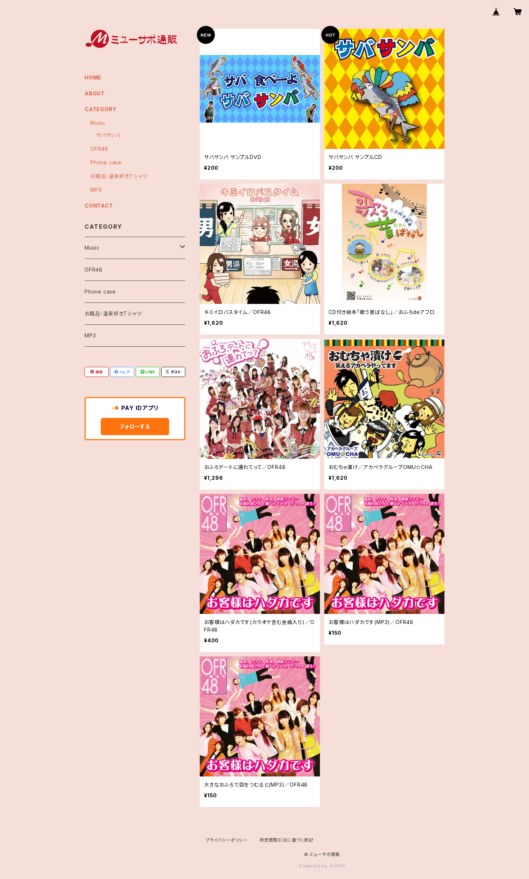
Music (97, 123)
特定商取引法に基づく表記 (286, 840)
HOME (93, 77)
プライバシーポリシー (226, 840)
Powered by (314, 866)
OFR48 (99, 149)
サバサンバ (108, 135)
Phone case (106, 162)
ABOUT (95, 93)
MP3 (95, 190)
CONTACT (99, 205)
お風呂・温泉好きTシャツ (119, 176)
